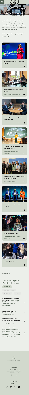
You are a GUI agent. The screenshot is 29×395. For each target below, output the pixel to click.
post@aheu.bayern (14, 375)
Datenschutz (13, 383)
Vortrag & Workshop (9, 290)
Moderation (7, 293)
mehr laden (5, 273)
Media (17, 293)
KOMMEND (7, 286)
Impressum (14, 381)
